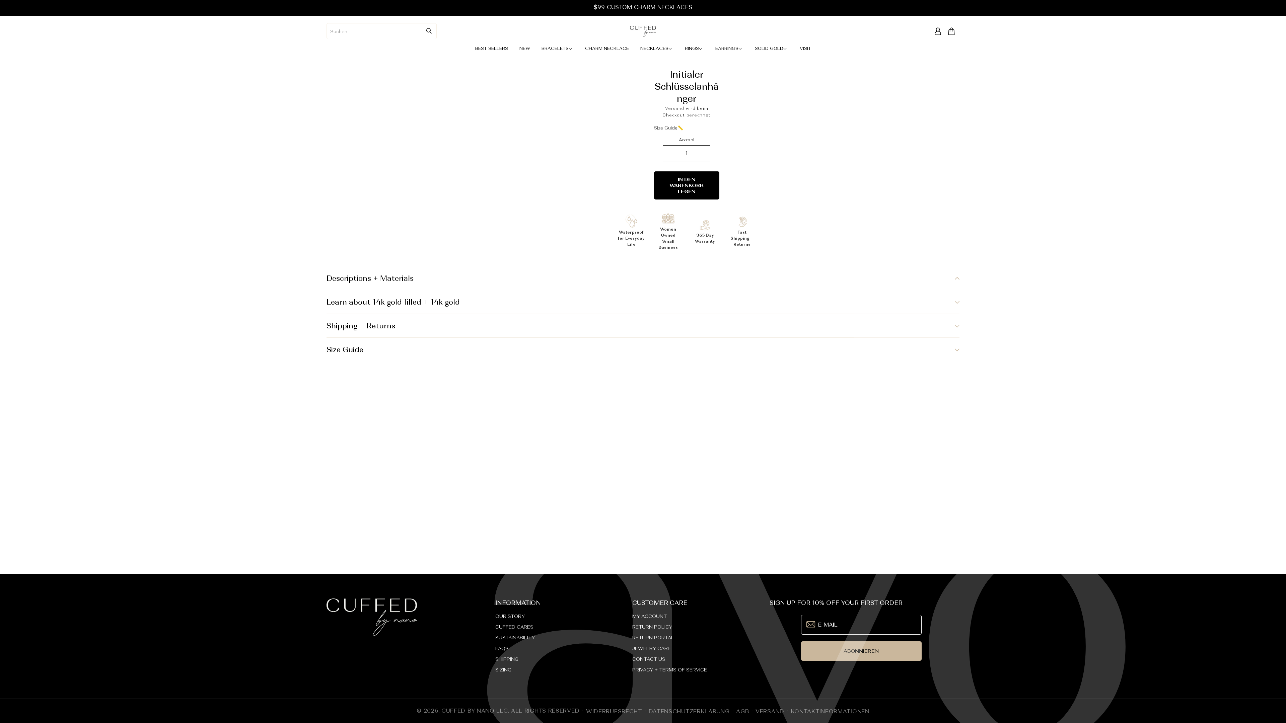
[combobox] (382, 31)
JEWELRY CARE (651, 648)
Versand (674, 108)
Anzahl (686, 140)
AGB (742, 711)
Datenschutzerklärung (689, 711)
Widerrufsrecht (614, 711)
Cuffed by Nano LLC (474, 710)
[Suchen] (429, 30)
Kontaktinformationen (830, 711)
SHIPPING (506, 659)
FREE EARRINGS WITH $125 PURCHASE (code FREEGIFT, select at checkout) (642, 7)
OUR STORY (510, 616)
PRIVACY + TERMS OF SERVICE (669, 669)
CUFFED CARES (514, 627)
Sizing (503, 669)
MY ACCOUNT (649, 616)
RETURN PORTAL (653, 637)
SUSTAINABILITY (515, 637)
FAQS (502, 648)
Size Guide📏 (668, 128)
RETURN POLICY (652, 627)
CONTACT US (648, 659)
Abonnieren (861, 650)
